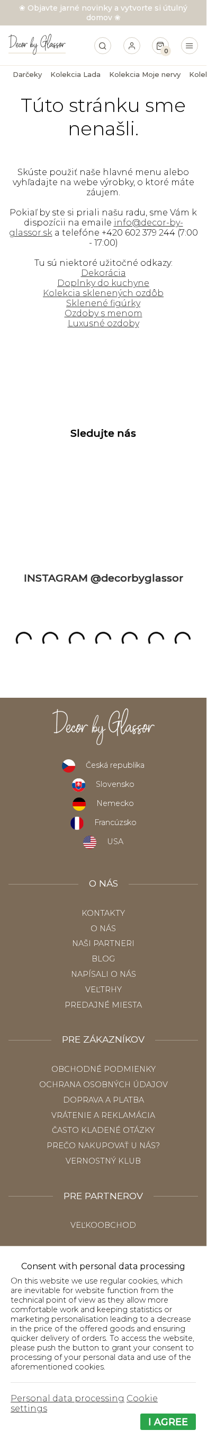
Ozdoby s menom (103, 313)
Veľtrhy (103, 989)
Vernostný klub (103, 1161)
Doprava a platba (103, 1100)
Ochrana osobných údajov (103, 1084)
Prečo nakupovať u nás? (103, 1145)
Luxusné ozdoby (103, 323)
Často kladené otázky (103, 1130)
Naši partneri (103, 943)
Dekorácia (103, 273)
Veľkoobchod (103, 1225)
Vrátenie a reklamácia (103, 1115)
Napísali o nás (103, 974)
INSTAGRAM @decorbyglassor (103, 577)
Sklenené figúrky (103, 303)
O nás (103, 928)
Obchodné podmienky (103, 1069)
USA (115, 841)
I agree (168, 1421)
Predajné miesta (103, 1005)
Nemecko (115, 803)
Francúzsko (115, 822)
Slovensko (115, 784)
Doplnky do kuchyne (103, 283)
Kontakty (103, 913)
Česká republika (115, 765)
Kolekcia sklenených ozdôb (103, 293)
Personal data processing (67, 1398)
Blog (103, 959)
